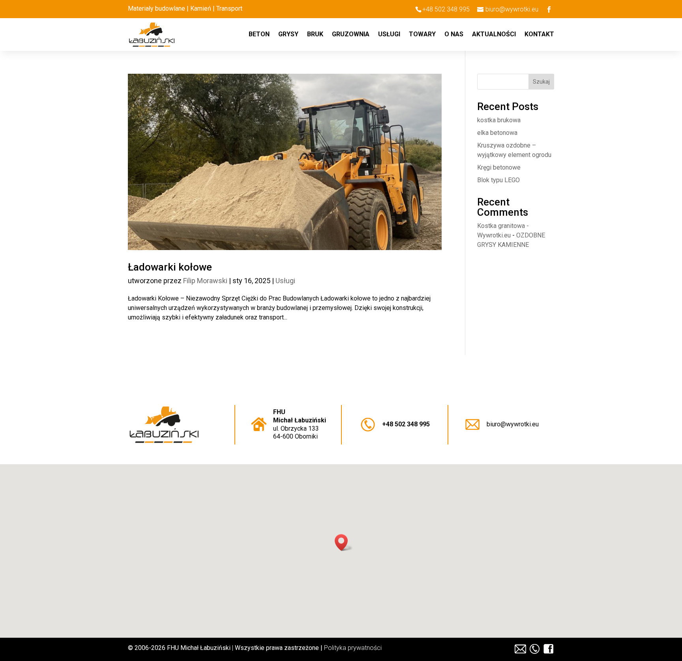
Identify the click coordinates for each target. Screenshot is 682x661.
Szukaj (541, 81)
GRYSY (288, 35)
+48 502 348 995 (406, 424)
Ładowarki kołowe (170, 267)
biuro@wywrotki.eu (513, 424)
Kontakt (539, 35)
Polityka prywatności (353, 648)
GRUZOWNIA (350, 35)
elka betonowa (497, 132)
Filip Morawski (205, 280)
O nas (453, 35)
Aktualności (494, 35)
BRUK (315, 35)
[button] (344, 542)
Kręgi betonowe (499, 167)
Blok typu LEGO (498, 180)
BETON (259, 35)
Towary (422, 35)
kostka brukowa (499, 120)
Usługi (389, 35)
